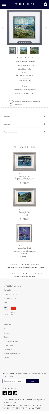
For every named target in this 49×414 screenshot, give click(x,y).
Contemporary (17, 274)
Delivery (7, 124)
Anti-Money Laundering (12, 353)
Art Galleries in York (10, 298)
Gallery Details (13, 286)
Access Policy (8, 345)
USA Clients (6, 313)
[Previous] (3, 27)
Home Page (13, 264)
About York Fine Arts (11, 294)
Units (20, 80)
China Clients (13, 313)
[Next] (46, 27)
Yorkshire (31, 276)
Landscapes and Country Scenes (34, 274)
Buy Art (8, 325)
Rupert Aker (31, 61)
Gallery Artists (24, 264)
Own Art (6, 333)
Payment (7, 117)
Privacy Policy (8, 349)
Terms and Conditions (11, 341)
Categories (6, 274)
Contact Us (7, 290)
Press (5, 302)
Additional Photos (10, 132)
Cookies (6, 357)
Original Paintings (20, 276)
